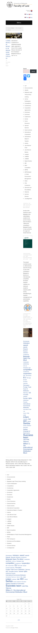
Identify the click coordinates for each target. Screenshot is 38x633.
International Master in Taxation (28, 139)
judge (24, 415)
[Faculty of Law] (19, 4)
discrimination (28, 375)
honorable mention (25, 395)
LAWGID (27, 156)
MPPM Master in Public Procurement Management (19, 534)
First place (26, 385)
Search (25, 68)
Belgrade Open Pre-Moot (27, 358)
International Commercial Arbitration (26, 405)
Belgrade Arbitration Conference (26, 352)
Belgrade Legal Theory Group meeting (28, 94)
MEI (26, 163)
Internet (25, 413)
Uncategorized (28, 198)
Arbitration (26, 343)
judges (26, 417)
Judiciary (25, 419)
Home (12, 28)
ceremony (26, 364)
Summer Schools (11, 545)
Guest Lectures (28, 130)
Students (27, 192)
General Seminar (11, 503)
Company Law (26, 367)
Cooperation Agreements (13, 490)
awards (25, 347)
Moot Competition (11, 530)
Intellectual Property (25, 401)
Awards (26, 90)
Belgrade (25, 349)
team (25, 437)
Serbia (26, 423)
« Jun (18, 620)
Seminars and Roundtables (13, 541)
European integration (25, 382)
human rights (27, 398)
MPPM (26, 169)
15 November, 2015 (8, 62)
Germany (25, 393)
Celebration (26, 362)
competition (27, 369)
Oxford (29, 421)
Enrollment (27, 112)
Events (26, 119)
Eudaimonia (27, 116)
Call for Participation (12, 483)
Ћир (27, 14)
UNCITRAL (26, 439)
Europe (25, 379)
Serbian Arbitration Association (27, 426)
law (29, 419)
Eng (31, 14)
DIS (24, 375)
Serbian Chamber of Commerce (26, 431)
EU (24, 377)
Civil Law (25, 365)
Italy (28, 413)
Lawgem (27, 154)
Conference (26, 371)
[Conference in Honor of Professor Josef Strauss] (14, 36)
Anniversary (26, 341)
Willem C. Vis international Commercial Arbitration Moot (28, 448)
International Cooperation (13, 508)
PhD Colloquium (11, 539)
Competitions (28, 103)
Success (28, 435)
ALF (26, 85)
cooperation (27, 373)
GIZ (30, 393)
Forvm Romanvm (11, 501)
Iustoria (26, 143)
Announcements (29, 88)
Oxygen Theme (14, 627)
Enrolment (27, 114)
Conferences (18, 33)
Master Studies (28, 161)
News (26, 181)
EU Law (29, 378)
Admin (7, 65)
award (25, 345)
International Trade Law (27, 410)
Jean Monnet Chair (11, 514)
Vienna (26, 441)
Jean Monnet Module (12, 516)
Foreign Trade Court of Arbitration (27, 389)
